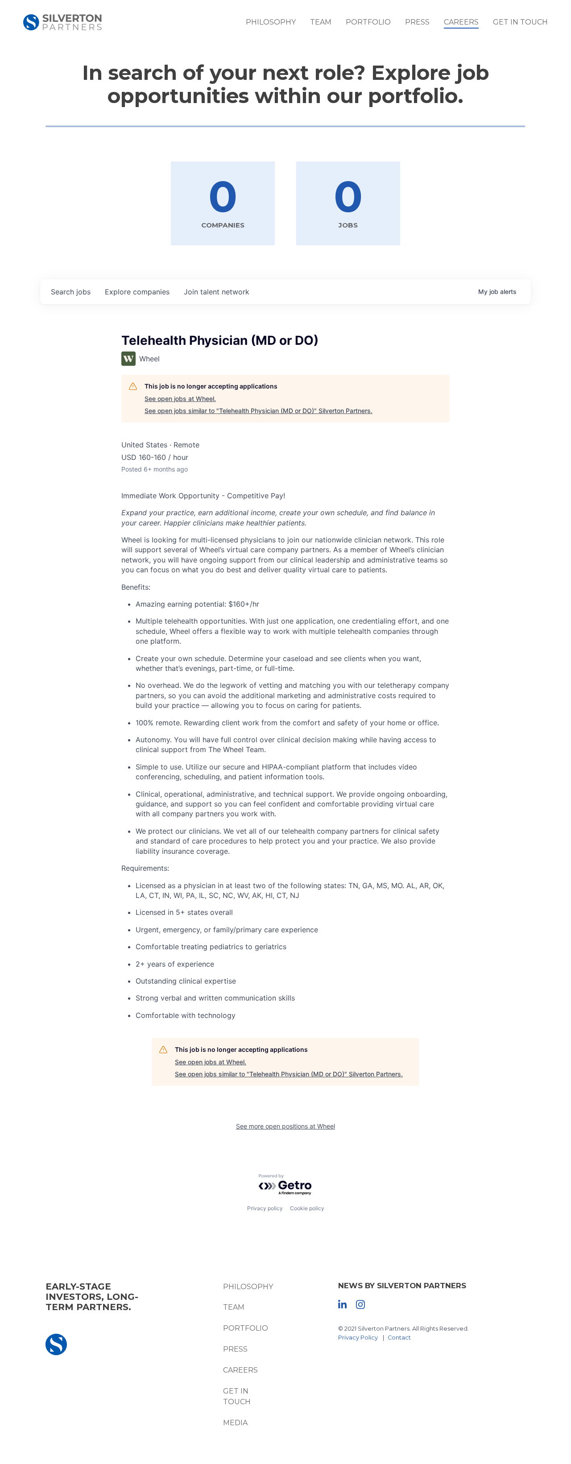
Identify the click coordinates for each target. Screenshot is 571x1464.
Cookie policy (307, 1208)
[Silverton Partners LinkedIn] (342, 1304)
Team (320, 22)
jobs (71, 291)
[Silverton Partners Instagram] (360, 1304)
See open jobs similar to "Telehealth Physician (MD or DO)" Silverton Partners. (258, 410)
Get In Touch (520, 22)
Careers (461, 22)
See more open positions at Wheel (285, 1126)
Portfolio (368, 22)
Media (235, 1423)
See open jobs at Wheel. (180, 398)
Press (417, 22)
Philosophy (271, 22)
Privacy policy (265, 1208)
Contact (399, 1337)
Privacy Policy (358, 1337)
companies (137, 291)
